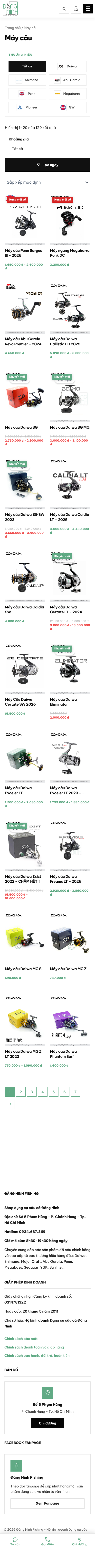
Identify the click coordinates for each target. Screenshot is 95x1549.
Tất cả (27, 66)
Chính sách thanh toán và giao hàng (34, 1347)
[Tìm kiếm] (64, 9)
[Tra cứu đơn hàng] (76, 9)
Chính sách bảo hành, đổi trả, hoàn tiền (36, 1355)
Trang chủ (13, 28)
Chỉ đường (47, 1423)
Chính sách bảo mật (21, 1339)
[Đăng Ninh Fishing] (10, 9)
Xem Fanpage (47, 1503)
